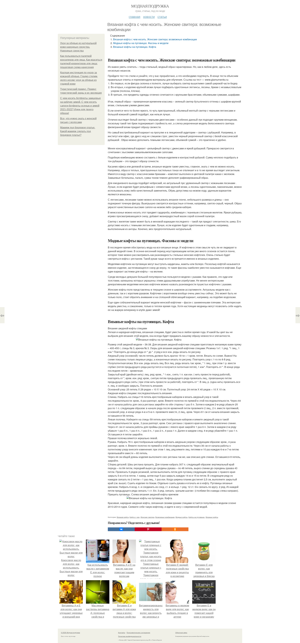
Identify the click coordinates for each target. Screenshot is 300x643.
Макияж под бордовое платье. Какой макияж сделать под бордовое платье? (77, 131)
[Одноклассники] (175, 529)
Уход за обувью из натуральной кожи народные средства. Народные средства (78, 47)
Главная (134, 16)
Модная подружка (150, 6)
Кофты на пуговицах (196, 517)
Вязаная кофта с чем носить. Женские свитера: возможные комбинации (155, 39)
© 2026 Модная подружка (70, 632)
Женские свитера (147, 517)
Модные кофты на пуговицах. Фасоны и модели (140, 43)
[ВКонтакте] (121, 529)
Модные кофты (181, 517)
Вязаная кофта (123, 517)
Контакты (121, 632)
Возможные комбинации (165, 517)
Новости (149, 16)
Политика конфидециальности (129, 636)
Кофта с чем (135, 517)
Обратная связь (181, 632)
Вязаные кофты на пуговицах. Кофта (134, 47)
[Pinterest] (148, 529)
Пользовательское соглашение (138, 632)
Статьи (162, 16)
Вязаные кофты (212, 517)
